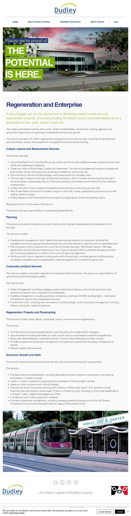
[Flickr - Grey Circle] (69, 482)
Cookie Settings (105, 511)
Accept (120, 511)
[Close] (127, 511)
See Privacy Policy (17, 513)
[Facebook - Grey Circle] (55, 482)
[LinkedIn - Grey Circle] (75, 482)
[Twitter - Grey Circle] (62, 482)
